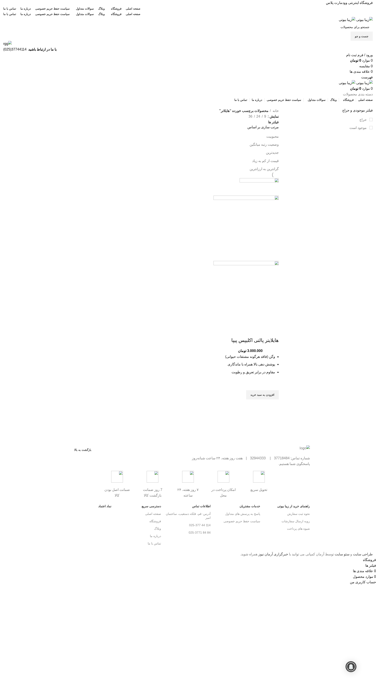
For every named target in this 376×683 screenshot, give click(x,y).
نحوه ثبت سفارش (298, 514)
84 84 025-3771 (200, 532)
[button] (262, 394)
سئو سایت (342, 554)
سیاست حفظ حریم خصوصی (241, 521)
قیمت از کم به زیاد (265, 161)
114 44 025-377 (200, 525)
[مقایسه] (273, 331)
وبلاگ (157, 528)
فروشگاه (155, 521)
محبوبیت (272, 136)
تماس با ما (154, 543)
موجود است (358, 128)
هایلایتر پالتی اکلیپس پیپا (255, 340)
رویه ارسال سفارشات (296, 521)
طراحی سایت (363, 554)
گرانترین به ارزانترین (264, 169)
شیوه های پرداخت (298, 528)
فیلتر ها (273, 122)
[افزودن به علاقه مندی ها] (273, 384)
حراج (363, 120)
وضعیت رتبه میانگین (264, 144)
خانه (275, 111)
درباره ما (155, 536)
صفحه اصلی (153, 514)
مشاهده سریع (273, 404)
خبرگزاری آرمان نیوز (273, 554)
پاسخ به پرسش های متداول (242, 514)
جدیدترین (272, 152)
